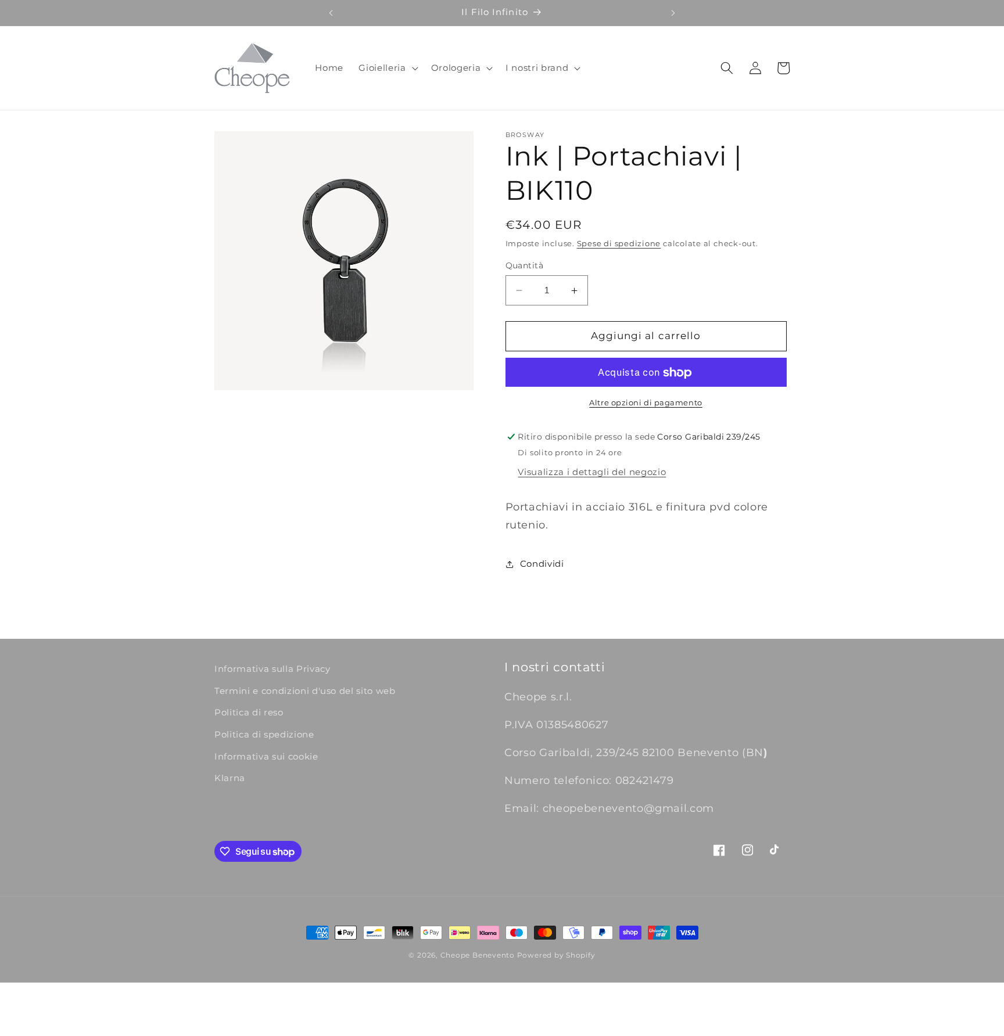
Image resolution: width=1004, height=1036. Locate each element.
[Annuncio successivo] (673, 13)
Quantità (524, 265)
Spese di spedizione (619, 243)
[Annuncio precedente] (330, 13)
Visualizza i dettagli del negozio (592, 472)
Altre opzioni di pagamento (645, 402)
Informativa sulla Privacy (272, 668)
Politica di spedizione (264, 734)
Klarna (229, 777)
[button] (387, 68)
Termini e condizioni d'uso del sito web (305, 690)
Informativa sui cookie (266, 756)
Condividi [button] (542, 563)
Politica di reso (249, 712)
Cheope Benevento (477, 955)
